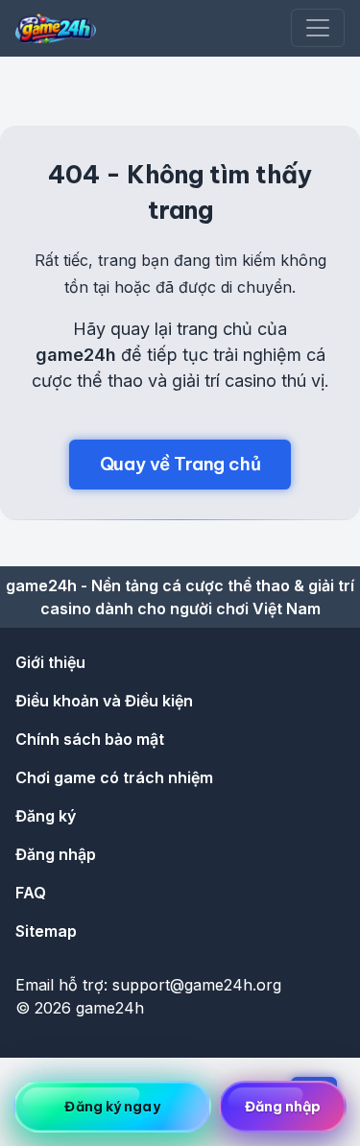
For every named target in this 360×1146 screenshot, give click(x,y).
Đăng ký (45, 815)
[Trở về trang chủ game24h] (55, 28)
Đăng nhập (55, 854)
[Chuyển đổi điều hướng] (318, 28)
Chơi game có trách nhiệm (114, 777)
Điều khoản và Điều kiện (104, 700)
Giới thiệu (50, 662)
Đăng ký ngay (111, 1106)
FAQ (30, 892)
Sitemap (46, 931)
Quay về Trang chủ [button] (180, 464)
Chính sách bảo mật (89, 739)
